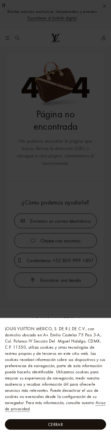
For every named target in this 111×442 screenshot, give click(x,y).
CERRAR (55, 424)
